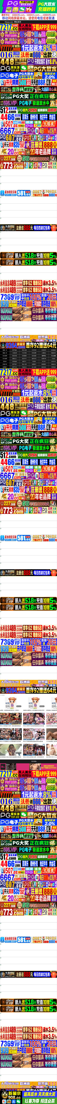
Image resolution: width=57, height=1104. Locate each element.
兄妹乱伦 (24, 367)
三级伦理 (14, 353)
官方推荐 (5, 358)
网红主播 (24, 350)
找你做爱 (34, 355)
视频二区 (5, 353)
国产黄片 (14, 364)
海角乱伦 (53, 364)
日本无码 (34, 350)
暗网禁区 (44, 364)
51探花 (34, 361)
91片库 (44, 361)
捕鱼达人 (14, 358)
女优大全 (53, 361)
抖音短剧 (14, 361)
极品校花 (44, 367)
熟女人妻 (24, 364)
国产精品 (14, 350)
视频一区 (5, 350)
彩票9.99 (44, 358)
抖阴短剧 (53, 367)
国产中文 (14, 367)
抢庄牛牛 (24, 358)
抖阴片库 (5, 364)
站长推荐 (5, 355)
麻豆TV (24, 361)
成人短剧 (34, 367)
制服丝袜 (53, 353)
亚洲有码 (44, 350)
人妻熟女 (44, 353)
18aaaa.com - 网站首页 (13, 22)
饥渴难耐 (24, 355)
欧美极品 (53, 350)
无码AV (5, 361)
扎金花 (53, 358)
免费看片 (5, 367)
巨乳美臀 (34, 353)
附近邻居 (14, 355)
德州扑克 (34, 358)
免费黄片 (34, 364)
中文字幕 (24, 353)
